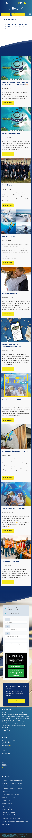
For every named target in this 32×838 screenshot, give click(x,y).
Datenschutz (10, 834)
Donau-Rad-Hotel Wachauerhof (12, 815)
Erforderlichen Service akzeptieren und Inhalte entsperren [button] (16, 673)
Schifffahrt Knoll (7, 803)
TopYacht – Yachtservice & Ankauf (13, 783)
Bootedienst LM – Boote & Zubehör (13, 786)
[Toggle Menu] (30, 14)
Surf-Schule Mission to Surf (10, 794)
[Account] (25, 2)
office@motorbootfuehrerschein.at (8, 836)
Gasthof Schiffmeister (9, 812)
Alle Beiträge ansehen (4, 764)
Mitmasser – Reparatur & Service (12, 788)
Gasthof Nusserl (7, 809)
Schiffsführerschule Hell (22, 834)
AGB (15, 834)
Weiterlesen (7, 102)
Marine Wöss (6, 791)
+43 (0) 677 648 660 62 (21, 836)
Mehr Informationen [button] (16, 663)
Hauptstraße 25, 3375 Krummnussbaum (9, 835)
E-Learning (5, 14)
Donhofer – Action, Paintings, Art (12, 818)
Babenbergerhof (8, 807)
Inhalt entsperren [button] (16, 666)
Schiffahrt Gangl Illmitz (9, 800)
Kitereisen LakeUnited (9, 797)
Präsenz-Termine (18, 14)
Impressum (3, 834)
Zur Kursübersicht (16, 701)
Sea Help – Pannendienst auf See (13, 780)
